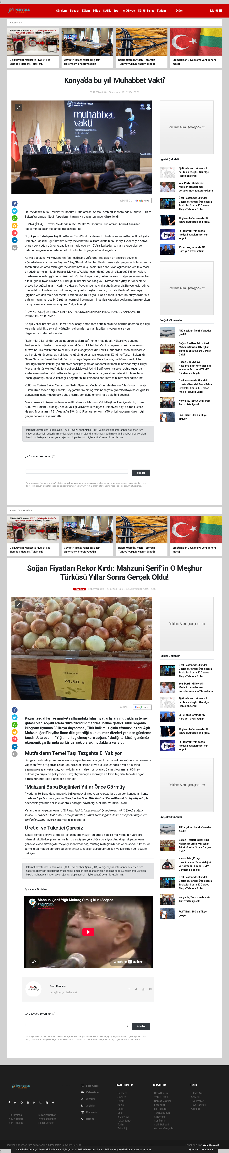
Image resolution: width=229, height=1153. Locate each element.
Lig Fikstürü (160, 1108)
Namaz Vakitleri (163, 1101)
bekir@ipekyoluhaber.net (63, 992)
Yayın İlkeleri (16, 1118)
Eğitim (86, 10)
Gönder (141, 473)
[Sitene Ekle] (54, 1102)
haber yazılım (132, 1145)
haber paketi (104, 1145)
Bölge (96, 10)
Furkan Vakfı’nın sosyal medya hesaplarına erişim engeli (193, 234)
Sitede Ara (197, 1093)
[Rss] (42, 1102)
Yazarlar (90, 1099)
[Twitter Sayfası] (16, 1102)
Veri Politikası (16, 1122)
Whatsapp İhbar (47, 1118)
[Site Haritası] (48, 1102)
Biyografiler (197, 1101)
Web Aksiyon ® (211, 1145)
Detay (194, 1149)
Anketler (195, 1097)
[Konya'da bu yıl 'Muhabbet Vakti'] (81, 147)
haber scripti (118, 1145)
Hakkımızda (15, 1114)
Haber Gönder (46, 1122)
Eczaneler (159, 1104)
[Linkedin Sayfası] (35, 1102)
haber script (147, 1145)
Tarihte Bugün (162, 1112)
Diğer (180, 10)
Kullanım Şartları (47, 1114)
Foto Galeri (92, 1085)
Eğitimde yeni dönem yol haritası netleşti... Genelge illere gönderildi (194, 172)
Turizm (161, 10)
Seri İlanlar (160, 1120)
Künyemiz (92, 1112)
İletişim (89, 1118)
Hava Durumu (161, 1093)
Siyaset (74, 10)
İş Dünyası (129, 10)
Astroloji (195, 1108)
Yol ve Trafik (161, 1097)
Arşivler (90, 1105)
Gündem (61, 10)
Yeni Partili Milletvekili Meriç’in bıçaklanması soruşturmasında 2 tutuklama (196, 187)
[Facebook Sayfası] (10, 1102)
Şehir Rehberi (161, 1124)
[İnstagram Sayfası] (23, 1102)
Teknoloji (122, 1128)
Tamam (208, 1149)
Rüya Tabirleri (198, 1104)
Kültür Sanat (146, 10)
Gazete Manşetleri (164, 1128)
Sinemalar (159, 1116)
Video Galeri (93, 1092)
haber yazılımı (89, 1145)
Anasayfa (15, 22)
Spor (116, 10)
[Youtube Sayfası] (29, 1102)
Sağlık (107, 10)
